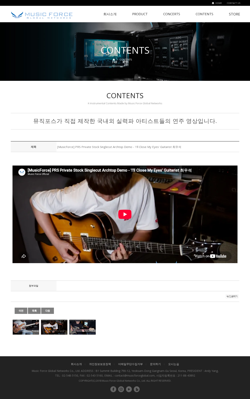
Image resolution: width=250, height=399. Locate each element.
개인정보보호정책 (100, 364)
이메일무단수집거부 (130, 364)
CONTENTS (204, 14)
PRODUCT (140, 14)
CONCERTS (171, 14)
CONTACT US (233, 3)
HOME (218, 3)
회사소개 (110, 14)
